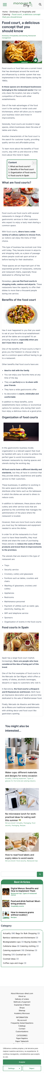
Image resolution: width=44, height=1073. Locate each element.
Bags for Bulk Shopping (26, 933)
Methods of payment (22, 1002)
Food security (21, 861)
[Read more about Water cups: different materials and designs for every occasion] (22, 753)
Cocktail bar (21, 954)
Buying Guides (30, 942)
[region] (22, 1058)
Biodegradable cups (12, 942)
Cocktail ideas (9, 959)
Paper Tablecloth (22, 1041)
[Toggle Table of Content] (33, 163)
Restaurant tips (32, 861)
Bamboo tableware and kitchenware (19, 937)
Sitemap (22, 1010)
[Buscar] (40, 874)
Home (5, 11)
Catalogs (22, 1026)
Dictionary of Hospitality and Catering (14, 36)
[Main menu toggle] (4, 4)
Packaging (27, 823)
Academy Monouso (22, 1013)
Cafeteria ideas (9, 946)
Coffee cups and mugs (13, 963)
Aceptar (22, 1062)
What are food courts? (20, 166)
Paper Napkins (22, 1038)
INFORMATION (22, 1017)
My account (22, 1020)
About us (22, 996)
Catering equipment (19, 778)
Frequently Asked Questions (22, 1023)
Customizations (22, 1031)
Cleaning (7, 954)
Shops (22, 1008)
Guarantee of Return (22, 1005)
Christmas (29, 950)
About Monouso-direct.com (22, 993)
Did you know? (10, 823)
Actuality (8, 778)
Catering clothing (28, 946)
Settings (11, 1068)
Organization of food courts (23, 172)
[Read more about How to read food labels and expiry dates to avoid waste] (22, 842)
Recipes (22, 825)
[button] (40, 5)
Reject (31, 1068)
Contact (22, 1029)
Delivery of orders (22, 999)
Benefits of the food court (22, 169)
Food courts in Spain (20, 175)
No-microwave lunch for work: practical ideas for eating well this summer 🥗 (20, 817)
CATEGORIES (22, 1035)
